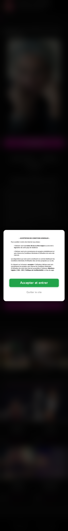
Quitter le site (34, 292)
